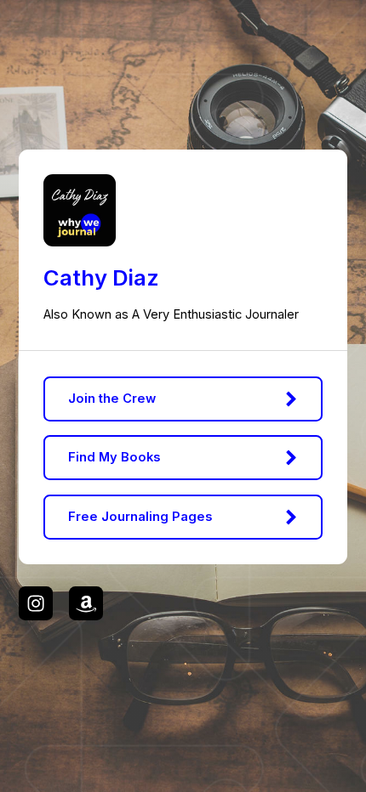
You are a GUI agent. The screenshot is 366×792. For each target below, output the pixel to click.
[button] (182, 398)
